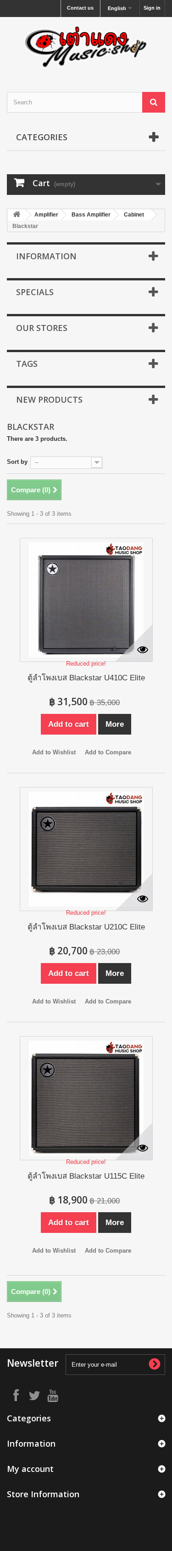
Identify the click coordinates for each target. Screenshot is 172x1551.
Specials (35, 291)
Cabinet (134, 214)
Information (46, 256)
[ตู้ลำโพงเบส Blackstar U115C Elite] (86, 1098)
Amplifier (46, 214)
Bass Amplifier (91, 214)
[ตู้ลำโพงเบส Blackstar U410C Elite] (86, 599)
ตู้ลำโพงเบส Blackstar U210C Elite (86, 927)
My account (30, 1468)
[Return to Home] (16, 215)
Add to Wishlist (54, 752)
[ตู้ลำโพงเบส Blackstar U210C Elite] (86, 849)
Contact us (80, 8)
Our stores (41, 327)
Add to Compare (108, 752)
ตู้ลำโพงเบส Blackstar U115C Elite (86, 1176)
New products (49, 399)
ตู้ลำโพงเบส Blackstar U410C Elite (86, 677)
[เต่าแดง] (86, 46)
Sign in (152, 8)
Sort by (17, 461)
